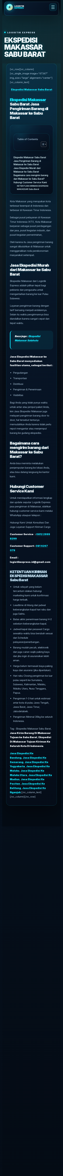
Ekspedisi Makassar (28, 99)
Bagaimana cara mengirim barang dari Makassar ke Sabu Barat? (31, 177)
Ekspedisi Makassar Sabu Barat (31, 89)
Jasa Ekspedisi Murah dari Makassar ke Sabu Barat (27, 170)
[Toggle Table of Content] (42, 144)
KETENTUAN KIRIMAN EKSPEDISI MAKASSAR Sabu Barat (32, 187)
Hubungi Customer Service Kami (30, 182)
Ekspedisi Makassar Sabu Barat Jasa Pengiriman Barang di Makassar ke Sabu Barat (30, 161)
